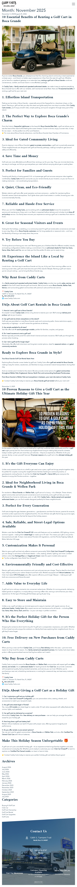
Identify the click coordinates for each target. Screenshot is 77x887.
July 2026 (5, 769)
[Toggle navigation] (73, 4)
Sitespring (67, 874)
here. (40, 876)
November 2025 (7, 788)
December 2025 (7, 785)
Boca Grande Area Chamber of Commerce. (53, 133)
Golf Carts (5, 817)
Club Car (5, 808)
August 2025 (6, 794)
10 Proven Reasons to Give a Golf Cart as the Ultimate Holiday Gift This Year (35, 392)
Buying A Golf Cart (8, 805)
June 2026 (5, 772)
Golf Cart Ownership (9, 810)
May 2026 (5, 774)
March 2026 (6, 778)
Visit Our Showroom (14, 873)
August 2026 (6, 767)
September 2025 (8, 792)
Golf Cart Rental (7, 812)
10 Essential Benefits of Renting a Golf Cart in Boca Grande (37, 19)
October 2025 (7, 790)
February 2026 (7, 781)
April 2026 (5, 776)
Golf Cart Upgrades (9, 814)
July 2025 (5, 797)
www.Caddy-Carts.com (12, 298)
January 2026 (6, 783)
